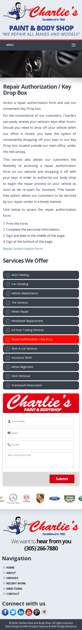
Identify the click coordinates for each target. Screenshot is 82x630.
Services (12, 578)
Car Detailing (20, 284)
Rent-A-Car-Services (24, 348)
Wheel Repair (20, 311)
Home (10, 567)
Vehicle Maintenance (25, 293)
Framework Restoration (27, 385)
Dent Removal (21, 376)
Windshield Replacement (27, 321)
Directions (14, 589)
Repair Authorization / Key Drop (32, 339)
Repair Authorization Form (23, 248)
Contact (13, 594)
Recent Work (16, 583)
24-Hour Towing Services (28, 330)
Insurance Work (22, 357)
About (11, 573)
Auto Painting (20, 275)
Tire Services (20, 302)
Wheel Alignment (22, 367)
